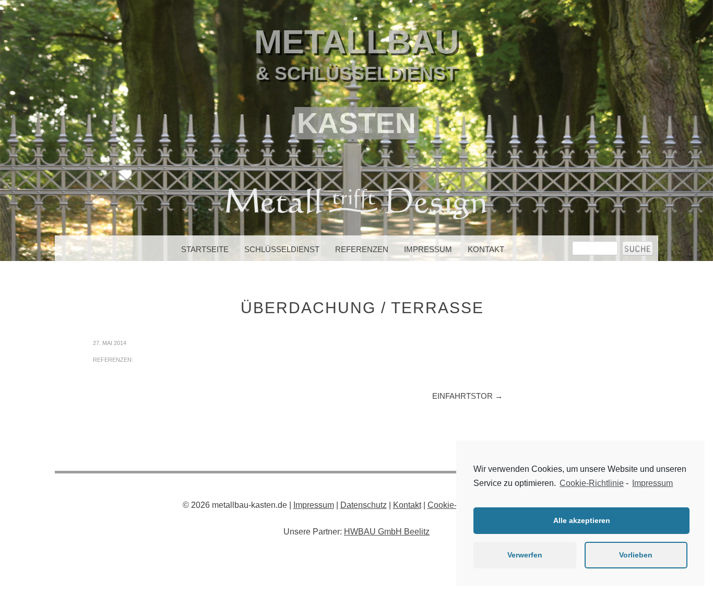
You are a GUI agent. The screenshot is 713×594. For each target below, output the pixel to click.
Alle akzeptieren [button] (581, 520)
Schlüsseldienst (281, 249)
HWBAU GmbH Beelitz (387, 531)
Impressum (428, 249)
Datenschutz (363, 505)
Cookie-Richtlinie (592, 483)
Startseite (205, 249)
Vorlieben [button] (635, 555)
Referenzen (361, 249)
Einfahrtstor (467, 395)
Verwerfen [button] (524, 555)
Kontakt (486, 249)
